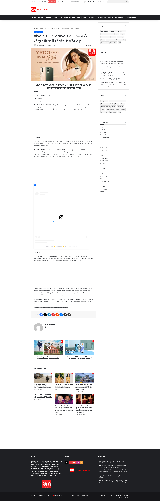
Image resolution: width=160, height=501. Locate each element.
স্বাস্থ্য (120, 42)
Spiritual (104, 166)
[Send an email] (43, 45)
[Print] (69, 314)
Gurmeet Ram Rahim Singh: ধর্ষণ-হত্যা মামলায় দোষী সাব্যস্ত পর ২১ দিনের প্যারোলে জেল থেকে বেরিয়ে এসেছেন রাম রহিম (114, 67)
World (103, 184)
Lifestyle (91, 17)
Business (104, 132)
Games (105, 189)
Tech (103, 173)
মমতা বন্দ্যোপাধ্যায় (113, 42)
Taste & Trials (119, 17)
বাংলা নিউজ (123, 39)
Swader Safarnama (107, 171)
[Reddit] (57, 314)
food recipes (105, 140)
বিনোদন (102, 42)
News (40, 17)
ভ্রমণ (107, 42)
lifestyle (122, 34)
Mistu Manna (40, 45)
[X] (45, 314)
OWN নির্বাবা (48, 17)
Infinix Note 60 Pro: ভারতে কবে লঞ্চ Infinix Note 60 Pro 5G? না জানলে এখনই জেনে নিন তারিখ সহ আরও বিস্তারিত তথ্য (43, 396)
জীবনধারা (117, 39)
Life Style (104, 150)
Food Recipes (81, 17)
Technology (102, 17)
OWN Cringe (105, 158)
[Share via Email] (65, 314)
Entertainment (69, 17)
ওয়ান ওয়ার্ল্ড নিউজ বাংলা (110, 39)
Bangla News (104, 31)
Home (34, 17)
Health (116, 34)
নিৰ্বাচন (103, 191)
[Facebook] (41, 314)
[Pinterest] (53, 314)
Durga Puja (104, 134)
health (103, 142)
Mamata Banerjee (105, 37)
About (113, 495)
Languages (131, 17)
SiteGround (85, 495)
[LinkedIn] (49, 314)
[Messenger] (61, 314)
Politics (113, 37)
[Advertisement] (95, 9)
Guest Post (107, 495)
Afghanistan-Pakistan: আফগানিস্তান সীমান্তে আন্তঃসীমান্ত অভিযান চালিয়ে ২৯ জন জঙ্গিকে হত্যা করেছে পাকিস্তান (42, 386)
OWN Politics (57, 17)
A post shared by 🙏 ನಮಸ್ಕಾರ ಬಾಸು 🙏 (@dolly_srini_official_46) (61, 246)
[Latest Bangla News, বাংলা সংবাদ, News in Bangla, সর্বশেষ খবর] (41, 9)
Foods (111, 34)
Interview (104, 145)
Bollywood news (121, 31)
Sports (110, 17)
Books (103, 129)
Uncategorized (43, 28)
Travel (102, 39)
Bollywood (112, 31)
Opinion (104, 155)
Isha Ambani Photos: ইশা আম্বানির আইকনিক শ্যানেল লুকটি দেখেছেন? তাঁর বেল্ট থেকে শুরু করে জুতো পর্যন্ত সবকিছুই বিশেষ (64, 386)
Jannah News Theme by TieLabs (62, 495)
